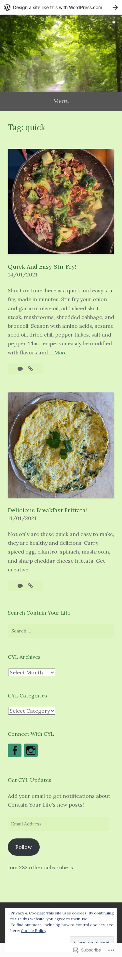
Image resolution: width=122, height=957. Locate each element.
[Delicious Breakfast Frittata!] (30, 585)
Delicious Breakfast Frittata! (47, 510)
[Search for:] (61, 631)
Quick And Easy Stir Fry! (42, 266)
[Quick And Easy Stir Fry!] (30, 368)
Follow (23, 847)
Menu (61, 101)
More (60, 353)
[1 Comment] (21, 368)
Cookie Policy (33, 930)
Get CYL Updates (29, 780)
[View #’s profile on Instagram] (31, 750)
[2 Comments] (21, 585)
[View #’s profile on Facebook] (14, 750)
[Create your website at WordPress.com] (61, 7)
